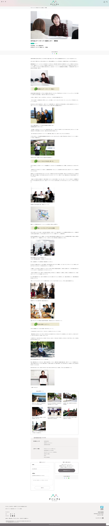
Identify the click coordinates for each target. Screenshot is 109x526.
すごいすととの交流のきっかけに (22, 506)
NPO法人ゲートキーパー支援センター (50, 448)
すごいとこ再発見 (19, 508)
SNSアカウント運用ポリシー (24, 518)
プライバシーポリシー (16, 518)
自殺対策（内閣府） (47, 453)
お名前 (33, 464)
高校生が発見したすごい (14, 508)
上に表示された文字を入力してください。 (38, 475)
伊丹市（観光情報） (47, 457)
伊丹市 (45, 455)
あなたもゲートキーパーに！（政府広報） (50, 452)
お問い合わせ (11, 518)
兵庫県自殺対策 (46, 441)
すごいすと (32, 43)
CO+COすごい (11, 506)
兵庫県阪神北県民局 (47, 444)
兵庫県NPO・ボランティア (48, 442)
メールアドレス (34, 468)
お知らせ (6, 518)
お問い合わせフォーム (66, 470)
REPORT (15, 506)
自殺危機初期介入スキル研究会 (49, 450)
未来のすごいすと (7, 508)
